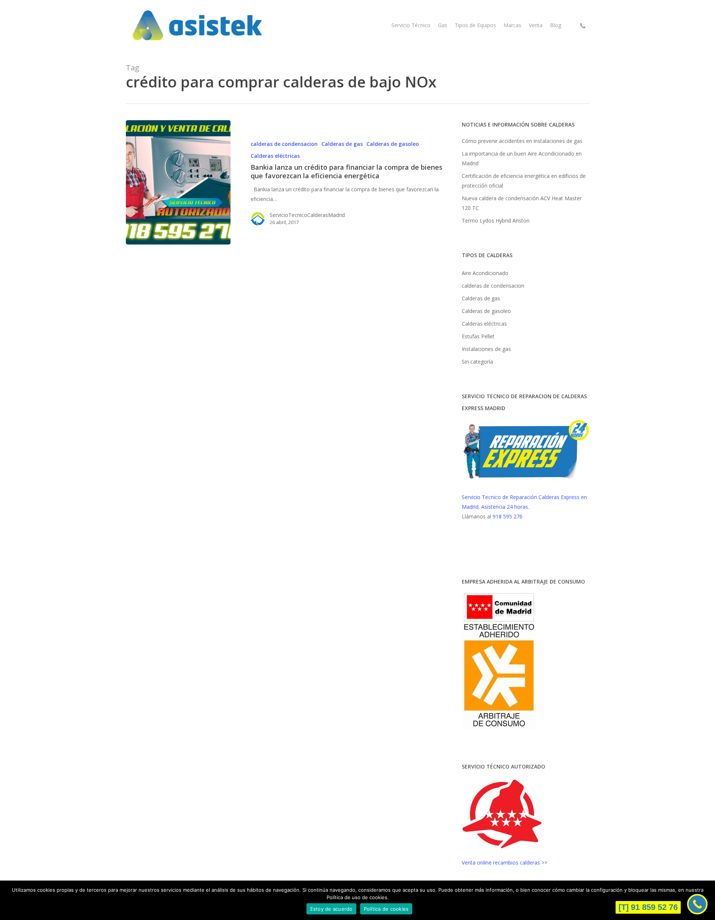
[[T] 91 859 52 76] (697, 904)
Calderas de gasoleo (392, 143)
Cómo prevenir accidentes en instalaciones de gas (522, 140)
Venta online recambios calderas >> (504, 862)
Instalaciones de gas (486, 348)
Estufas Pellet (478, 336)
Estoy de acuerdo (331, 909)
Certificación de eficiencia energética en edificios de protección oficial (524, 180)
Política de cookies (386, 909)
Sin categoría (477, 361)
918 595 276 (507, 516)
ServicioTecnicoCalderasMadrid (307, 214)
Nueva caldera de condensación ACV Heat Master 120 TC (522, 203)
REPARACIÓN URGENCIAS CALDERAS (497, 549)
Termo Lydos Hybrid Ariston (496, 220)
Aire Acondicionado (485, 273)
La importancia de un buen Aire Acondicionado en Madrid (522, 158)
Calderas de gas (342, 143)
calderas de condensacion (284, 143)
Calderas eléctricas (275, 155)
